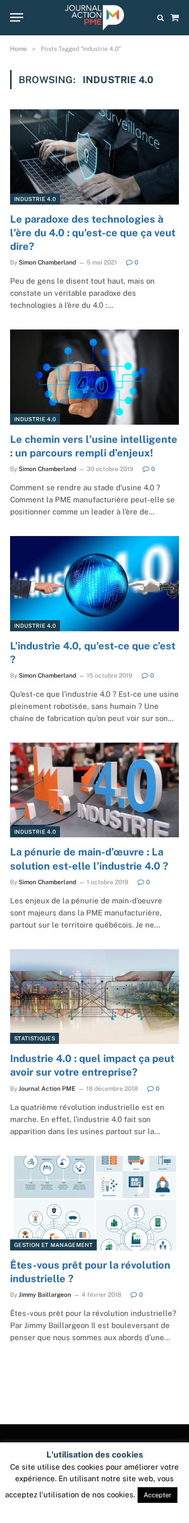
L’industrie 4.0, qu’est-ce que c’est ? (92, 653)
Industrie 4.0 (35, 199)
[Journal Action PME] (94, 17)
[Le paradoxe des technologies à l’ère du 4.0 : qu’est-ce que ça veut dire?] (94, 156)
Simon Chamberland (47, 262)
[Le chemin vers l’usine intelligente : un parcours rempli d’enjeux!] (94, 376)
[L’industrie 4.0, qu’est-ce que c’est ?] (94, 583)
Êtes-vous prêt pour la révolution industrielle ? (90, 1272)
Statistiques (34, 1038)
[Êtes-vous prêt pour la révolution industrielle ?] (94, 1203)
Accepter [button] (157, 1495)
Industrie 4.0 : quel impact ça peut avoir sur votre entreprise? (92, 1065)
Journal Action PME (47, 1088)
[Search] (160, 17)
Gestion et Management (53, 1245)
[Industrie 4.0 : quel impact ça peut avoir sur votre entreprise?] (94, 996)
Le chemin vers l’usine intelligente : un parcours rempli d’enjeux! (93, 446)
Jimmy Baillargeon (45, 1294)
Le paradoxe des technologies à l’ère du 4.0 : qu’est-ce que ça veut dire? (92, 232)
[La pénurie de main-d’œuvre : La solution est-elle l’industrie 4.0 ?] (94, 790)
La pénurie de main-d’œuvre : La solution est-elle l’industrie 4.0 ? (89, 859)
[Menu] (16, 17)
